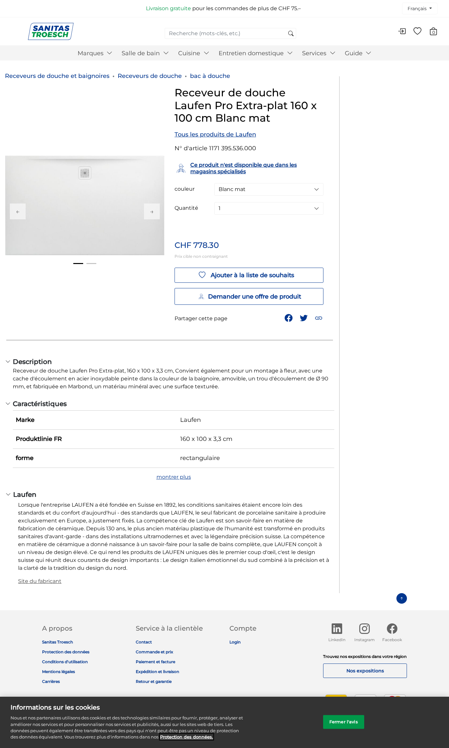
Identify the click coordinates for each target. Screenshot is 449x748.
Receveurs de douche (150, 76)
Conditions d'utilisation (65, 661)
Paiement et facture (155, 661)
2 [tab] (91, 263)
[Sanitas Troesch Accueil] (50, 31)
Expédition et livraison (157, 671)
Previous (18, 211)
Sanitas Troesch (57, 641)
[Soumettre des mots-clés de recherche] (291, 34)
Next (152, 211)
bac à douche (210, 76)
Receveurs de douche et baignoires (57, 76)
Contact (144, 641)
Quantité (186, 208)
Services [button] (315, 53)
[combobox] (230, 33)
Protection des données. (186, 736)
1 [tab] (78, 263)
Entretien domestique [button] (252, 53)
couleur (185, 189)
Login (235, 641)
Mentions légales (58, 671)
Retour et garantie (154, 681)
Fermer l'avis (343, 721)
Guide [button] (354, 53)
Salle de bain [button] (141, 53)
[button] (319, 317)
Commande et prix (154, 651)
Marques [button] (91, 53)
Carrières (51, 681)
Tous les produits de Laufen (215, 134)
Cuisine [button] (190, 53)
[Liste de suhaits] (417, 31)
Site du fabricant (39, 581)
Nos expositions (365, 671)
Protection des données (65, 651)
